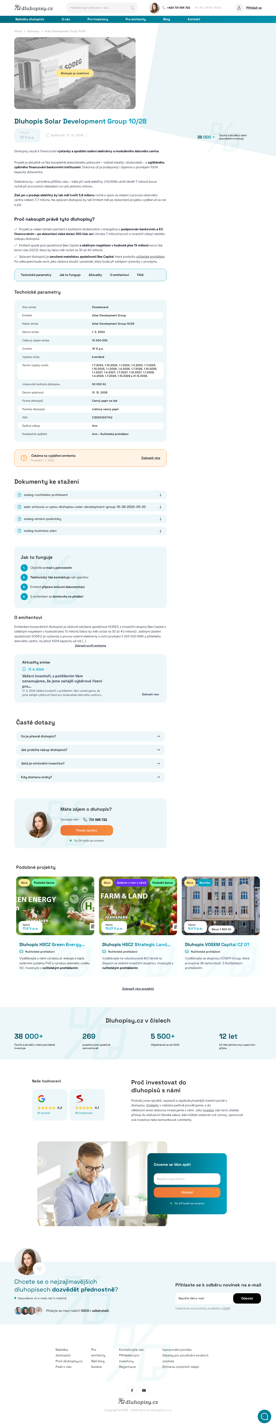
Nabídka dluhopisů (29, 19)
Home (18, 31)
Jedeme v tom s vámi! (131, 882)
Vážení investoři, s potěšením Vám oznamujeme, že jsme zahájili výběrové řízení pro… (62, 681)
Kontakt (194, 19)
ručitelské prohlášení (150, 256)
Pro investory (97, 19)
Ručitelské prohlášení (40, 951)
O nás (66, 19)
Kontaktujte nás (131, 1350)
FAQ (140, 275)
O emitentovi (119, 275)
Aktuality (95, 275)
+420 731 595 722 (178, 7)
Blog (166, 19)
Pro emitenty (136, 19)
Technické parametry (36, 275)
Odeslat (187, 1192)
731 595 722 (98, 820)
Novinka (205, 882)
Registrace (127, 1367)
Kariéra (96, 1367)
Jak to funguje (70, 275)
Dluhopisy (33, 31)
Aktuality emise (36, 662)
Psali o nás (64, 1367)
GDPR (226, 1308)
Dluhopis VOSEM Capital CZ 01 (217, 944)
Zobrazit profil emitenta (90, 645)
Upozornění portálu (177, 1350)
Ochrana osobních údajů (180, 1367)
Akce (24, 882)
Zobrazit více (150, 458)
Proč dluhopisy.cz (69, 1361)
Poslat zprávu (86, 830)
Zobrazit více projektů (138, 989)
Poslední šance (44, 882)
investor (208, 1110)
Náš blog (98, 1361)
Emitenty (152, 1105)
